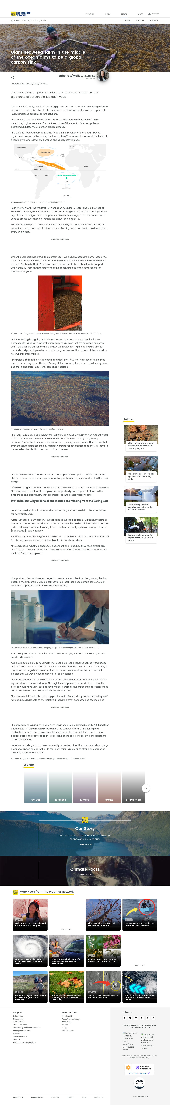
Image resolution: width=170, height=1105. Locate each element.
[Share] (12, 77)
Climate (25, 20)
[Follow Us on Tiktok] (142, 1018)
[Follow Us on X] (153, 1018)
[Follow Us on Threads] (148, 1018)
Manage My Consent (21, 1031)
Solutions (35, 20)
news (18, 20)
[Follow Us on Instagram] (130, 1018)
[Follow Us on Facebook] (124, 1018)
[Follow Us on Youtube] (136, 1018)
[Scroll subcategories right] (146, 788)
